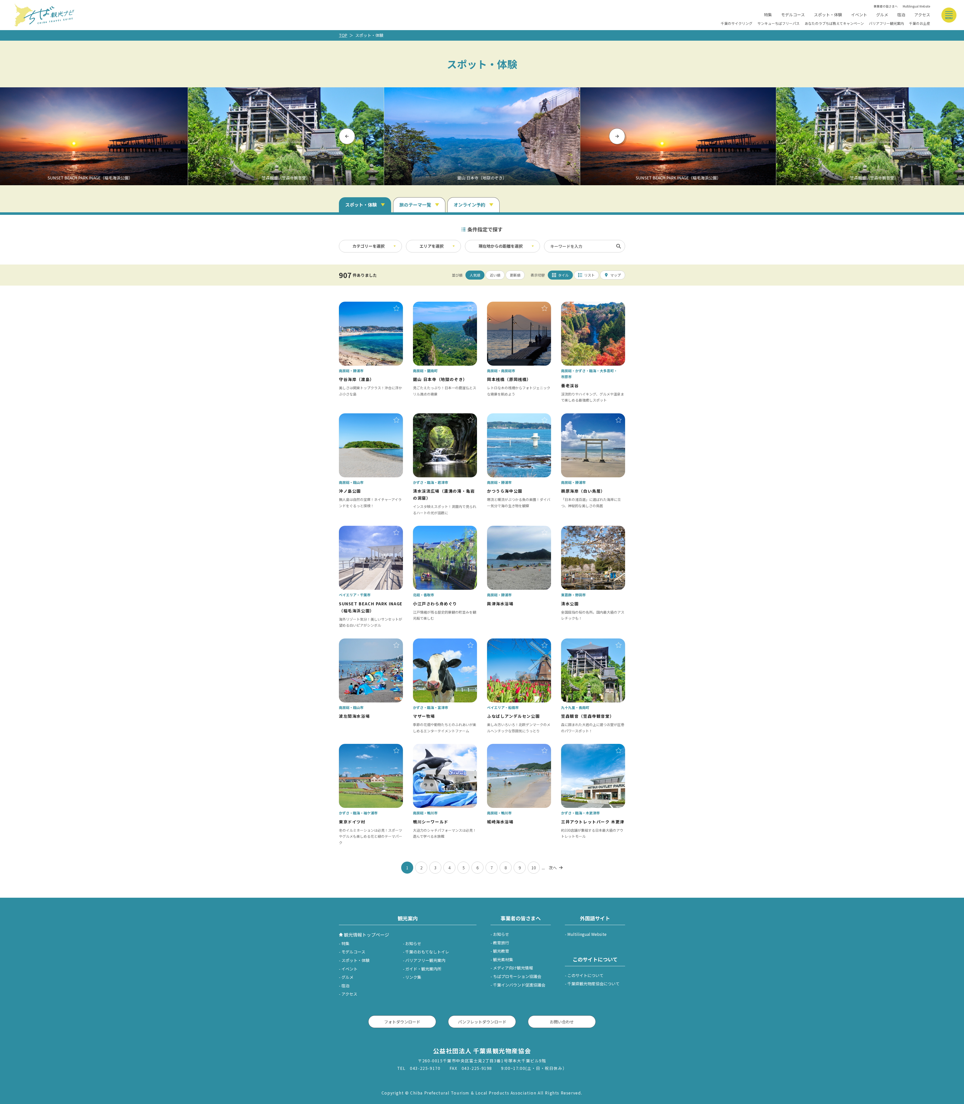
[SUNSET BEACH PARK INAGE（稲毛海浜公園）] (678, 136)
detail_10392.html (504, 417)
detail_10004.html (578, 529)
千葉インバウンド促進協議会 (519, 985)
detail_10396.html (356, 305)
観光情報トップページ (366, 934)
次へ (553, 868)
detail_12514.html (430, 529)
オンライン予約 (469, 204)
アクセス (922, 15)
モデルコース (793, 15)
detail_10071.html (504, 642)
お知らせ (413, 943)
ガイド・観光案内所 (423, 969)
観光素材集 (503, 959)
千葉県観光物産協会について (593, 984)
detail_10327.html (430, 642)
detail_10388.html (578, 417)
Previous (347, 136)
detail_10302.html (578, 642)
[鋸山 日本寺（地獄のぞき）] (482, 136)
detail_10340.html (430, 417)
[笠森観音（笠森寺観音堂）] (286, 136)
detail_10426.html (356, 417)
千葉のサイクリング (736, 23)
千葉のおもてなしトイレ (427, 952)
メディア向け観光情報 (513, 968)
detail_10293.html (356, 747)
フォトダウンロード (402, 1022)
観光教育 (501, 951)
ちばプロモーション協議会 (517, 976)
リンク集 (413, 977)
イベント (859, 15)
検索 (619, 246)
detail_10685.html (504, 747)
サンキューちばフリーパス (778, 23)
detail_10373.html (430, 747)
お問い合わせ (562, 1022)
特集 (768, 15)
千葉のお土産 (919, 23)
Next (617, 136)
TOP (343, 35)
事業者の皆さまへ (886, 6)
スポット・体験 (828, 15)
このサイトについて (585, 975)
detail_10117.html (356, 529)
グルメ (882, 15)
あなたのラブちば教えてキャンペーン (834, 23)
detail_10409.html (504, 305)
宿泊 (901, 15)
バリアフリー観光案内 (886, 23)
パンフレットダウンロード (482, 1022)
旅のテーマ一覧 (415, 204)
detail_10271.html (578, 305)
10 (533, 868)
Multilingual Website (916, 6)
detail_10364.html (430, 305)
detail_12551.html (578, 747)
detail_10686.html (356, 642)
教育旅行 (501, 943)
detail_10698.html (504, 529)
